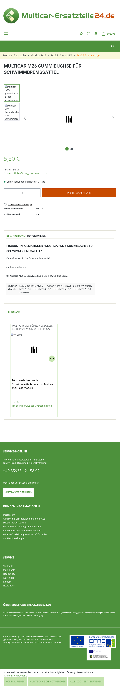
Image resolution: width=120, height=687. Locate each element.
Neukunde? (9, 573)
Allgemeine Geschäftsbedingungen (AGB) (24, 518)
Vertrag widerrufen (19, 492)
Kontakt (7, 581)
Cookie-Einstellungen (14, 538)
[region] (60, 118)
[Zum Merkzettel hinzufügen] (52, 359)
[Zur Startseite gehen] (60, 15)
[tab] (16, 235)
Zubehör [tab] (14, 312)
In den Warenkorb (79, 192)
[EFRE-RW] (99, 654)
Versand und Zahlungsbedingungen (22, 526)
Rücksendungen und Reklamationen (22, 530)
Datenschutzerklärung (14, 522)
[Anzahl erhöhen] (37, 192)
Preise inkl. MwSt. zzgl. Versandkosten (26, 173)
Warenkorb (9, 577)
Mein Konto (9, 569)
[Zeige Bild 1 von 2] (67, 149)
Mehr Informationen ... (16, 675)
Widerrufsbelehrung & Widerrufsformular (25, 534)
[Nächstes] (113, 118)
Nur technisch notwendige (48, 681)
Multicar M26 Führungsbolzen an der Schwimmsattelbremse (32, 327)
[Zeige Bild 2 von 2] (71, 149)
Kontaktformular (30, 482)
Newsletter (9, 585)
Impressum (9, 514)
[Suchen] (81, 33)
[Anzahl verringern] (7, 192)
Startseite (8, 565)
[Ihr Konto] (96, 33)
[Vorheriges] (25, 118)
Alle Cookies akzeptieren (86, 681)
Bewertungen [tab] (36, 235)
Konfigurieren (15, 681)
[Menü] (15, 34)
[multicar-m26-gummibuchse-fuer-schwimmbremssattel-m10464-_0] (69, 118)
